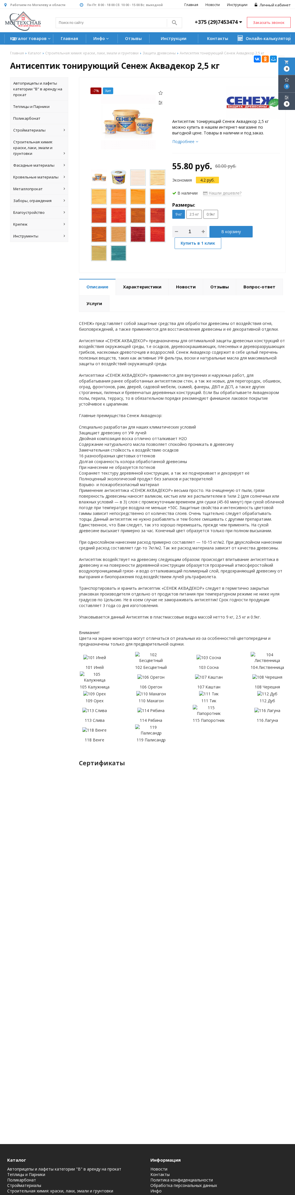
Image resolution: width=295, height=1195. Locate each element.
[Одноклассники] (265, 59)
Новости (212, 4)
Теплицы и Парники (31, 106)
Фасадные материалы (33, 165)
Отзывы (133, 38)
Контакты (217, 38)
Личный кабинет (275, 4)
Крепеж (20, 224)
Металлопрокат (28, 188)
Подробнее (184, 141)
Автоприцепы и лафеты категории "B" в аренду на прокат (37, 89)
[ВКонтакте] (257, 59)
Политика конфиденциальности (181, 1180)
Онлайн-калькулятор (268, 38)
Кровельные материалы (35, 177)
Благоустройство (29, 212)
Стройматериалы (29, 130)
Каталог (16, 1160)
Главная (191, 4)
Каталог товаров (29, 38)
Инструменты (25, 236)
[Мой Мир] (273, 59)
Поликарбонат (26, 118)
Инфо (99, 38)
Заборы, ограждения (32, 200)
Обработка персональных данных (183, 1185)
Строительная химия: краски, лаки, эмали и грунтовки (33, 147)
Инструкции (237, 4)
